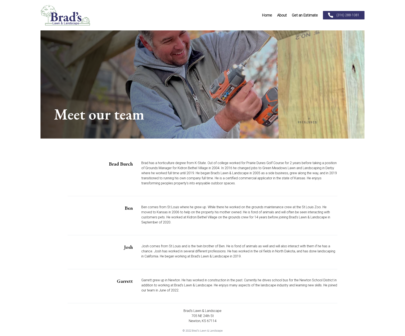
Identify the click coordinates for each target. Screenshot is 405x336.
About (282, 15)
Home (267, 15)
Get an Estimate (305, 15)
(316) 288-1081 (347, 15)
